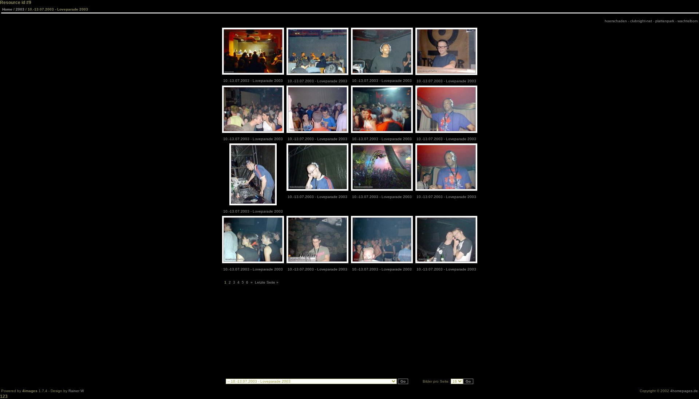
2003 (20, 9)
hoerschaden (616, 21)
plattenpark (664, 21)
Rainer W (76, 391)
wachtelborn (688, 21)
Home (7, 9)
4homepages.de (684, 391)
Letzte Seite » (267, 282)
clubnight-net (641, 21)
